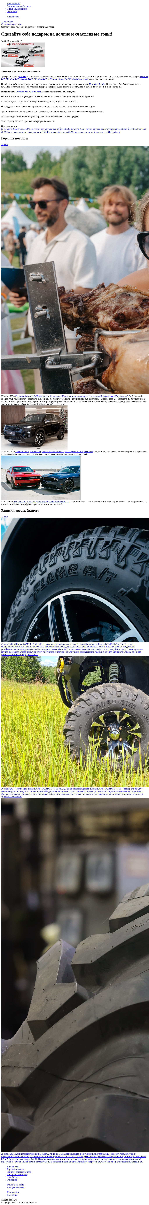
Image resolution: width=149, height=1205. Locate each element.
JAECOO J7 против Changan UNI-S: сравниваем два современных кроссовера (54, 451)
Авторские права (15, 1187)
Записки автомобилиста (19, 6)
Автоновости (13, 3)
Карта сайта (13, 1192)
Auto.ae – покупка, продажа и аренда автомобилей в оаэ (41, 501)
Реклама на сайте (15, 1184)
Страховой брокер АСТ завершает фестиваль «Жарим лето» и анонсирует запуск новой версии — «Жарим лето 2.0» (73, 396)
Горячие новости (15, 1169)
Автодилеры (13, 1166)
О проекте (12, 11)
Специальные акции (17, 9)
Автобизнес (13, 16)
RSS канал (12, 1195)
